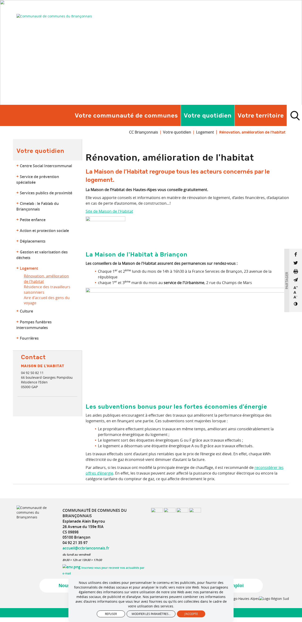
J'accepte (191, 614)
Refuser (111, 614)
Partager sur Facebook (295, 254)
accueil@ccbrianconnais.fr (86, 548)
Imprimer (295, 271)
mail (295, 280)
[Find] (295, 115)
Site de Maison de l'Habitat (109, 211)
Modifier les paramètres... (151, 614)
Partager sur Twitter (295, 263)
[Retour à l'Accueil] (54, 16)
